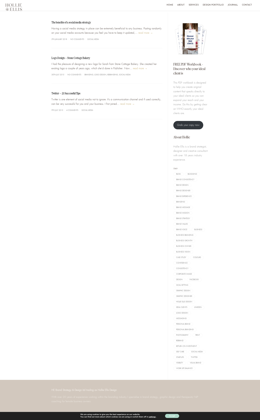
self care (180, 352)
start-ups (180, 357)
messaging (181, 319)
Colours (197, 257)
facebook (194, 280)
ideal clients (181, 307)
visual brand (195, 363)
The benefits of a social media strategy (71, 22)
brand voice (181, 230)
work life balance (184, 368)
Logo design (182, 313)
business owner (183, 246)
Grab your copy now (188, 125)
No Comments (77, 39)
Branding (88, 75)
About (181, 5)
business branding (184, 235)
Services (194, 5)
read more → (145, 32)
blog (178, 174)
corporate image (184, 274)
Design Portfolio (213, 5)
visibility (179, 363)
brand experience (184, 196)
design (179, 280)
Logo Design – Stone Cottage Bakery (70, 58)
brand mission (182, 213)
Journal (233, 5)
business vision (183, 252)
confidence (182, 263)
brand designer (183, 191)
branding (180, 202)
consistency (182, 269)
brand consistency (185, 180)
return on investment (186, 346)
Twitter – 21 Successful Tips (65, 93)
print (197, 335)
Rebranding (112, 75)
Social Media (93, 39)
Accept (172, 416)
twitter (194, 357)
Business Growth (184, 241)
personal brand (183, 324)
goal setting (182, 285)
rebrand (179, 341)
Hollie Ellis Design (184, 302)
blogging (192, 174)
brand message (183, 207)
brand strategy (183, 219)
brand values (182, 224)
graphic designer (184, 296)
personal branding (185, 330)
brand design (182, 185)
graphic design (183, 291)
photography (182, 335)
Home (170, 5)
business (198, 230)
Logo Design (100, 75)
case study (181, 257)
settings (152, 417)
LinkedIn (198, 307)
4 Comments (72, 110)
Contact (247, 5)
